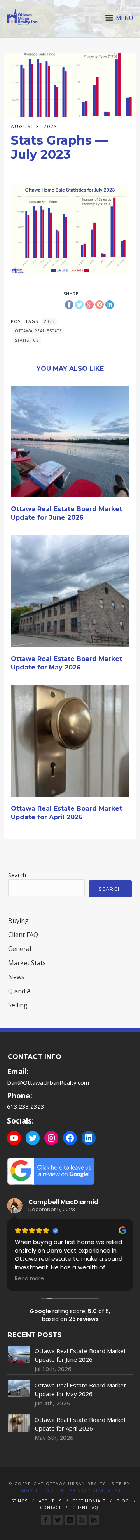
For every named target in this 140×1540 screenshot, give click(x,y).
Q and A (19, 991)
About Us (50, 1501)
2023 (49, 321)
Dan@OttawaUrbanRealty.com (48, 1082)
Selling (18, 1005)
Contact (50, 1507)
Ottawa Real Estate (38, 331)
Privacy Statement (95, 1490)
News (16, 977)
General (19, 948)
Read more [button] (29, 1278)
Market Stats (27, 962)
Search (17, 875)
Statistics (27, 340)
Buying (18, 920)
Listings (17, 1501)
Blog (123, 1501)
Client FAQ (23, 934)
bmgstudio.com (41, 1490)
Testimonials (89, 1501)
